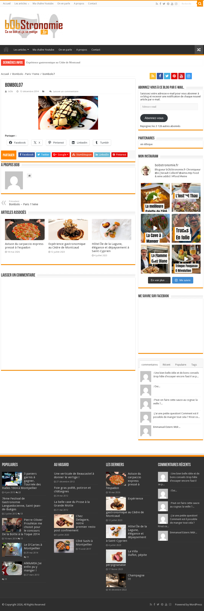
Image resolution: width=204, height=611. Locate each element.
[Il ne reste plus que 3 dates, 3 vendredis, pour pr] (186, 228)
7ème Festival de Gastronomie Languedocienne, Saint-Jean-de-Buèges (21, 504)
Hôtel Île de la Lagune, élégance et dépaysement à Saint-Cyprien (110, 247)
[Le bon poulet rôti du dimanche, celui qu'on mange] (155, 259)
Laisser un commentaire (65, 91)
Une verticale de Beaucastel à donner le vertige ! (74, 475)
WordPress (195, 604)
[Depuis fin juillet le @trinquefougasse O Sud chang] (186, 259)
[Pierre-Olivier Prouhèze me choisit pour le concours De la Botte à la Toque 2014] (12, 525)
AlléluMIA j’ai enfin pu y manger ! (32, 566)
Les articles (21, 3)
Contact (92, 3)
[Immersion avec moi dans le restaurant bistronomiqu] (155, 228)
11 (22, 538)
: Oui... (156, 386)
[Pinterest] (168, 3)
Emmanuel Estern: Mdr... (166, 426)
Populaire (180, 364)
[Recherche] (200, 4)
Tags (194, 364)
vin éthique (146, 144)
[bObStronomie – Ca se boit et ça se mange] (34, 26)
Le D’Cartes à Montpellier (33, 546)
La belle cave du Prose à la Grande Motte (72, 503)
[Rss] (156, 3)
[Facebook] (160, 3)
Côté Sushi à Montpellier (84, 542)
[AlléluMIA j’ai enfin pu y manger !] (12, 568)
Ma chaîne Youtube (43, 3)
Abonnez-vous (154, 118)
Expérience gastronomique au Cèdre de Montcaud (53, 62)
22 (19, 492)
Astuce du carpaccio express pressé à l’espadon (24, 245)
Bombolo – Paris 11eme (23, 203)
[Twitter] (164, 3)
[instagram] (176, 3)
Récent (166, 364)
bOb (10, 91)
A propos (79, 3)
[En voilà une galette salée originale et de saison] (155, 197)
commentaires (149, 364)
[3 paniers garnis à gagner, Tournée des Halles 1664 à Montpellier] (12, 478)
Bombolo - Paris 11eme (25, 73)
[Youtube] (172, 3)
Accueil (7, 3)
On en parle (63, 3)
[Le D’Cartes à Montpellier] (12, 549)
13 (21, 513)
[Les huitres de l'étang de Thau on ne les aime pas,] (186, 197)
